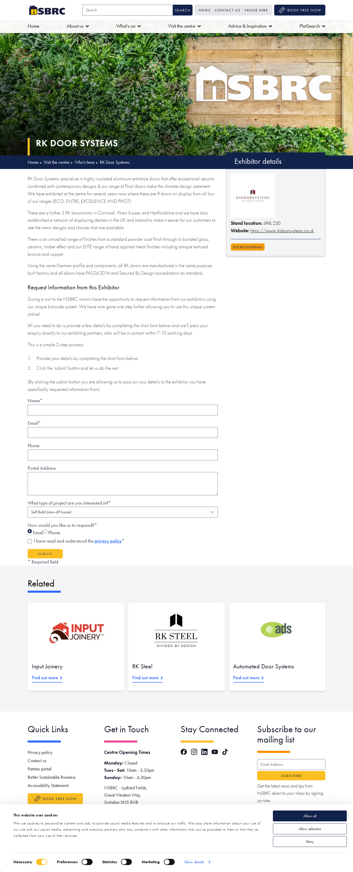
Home (33, 26)
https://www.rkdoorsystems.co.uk (282, 230)
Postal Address (42, 468)
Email (37, 532)
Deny (310, 841)
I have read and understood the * (79, 541)
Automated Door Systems (263, 666)
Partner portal (39, 769)
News (205, 10)
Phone (34, 445)
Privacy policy (40, 752)
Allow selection (310, 828)
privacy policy (108, 541)
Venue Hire (256, 10)
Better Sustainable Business (51, 777)
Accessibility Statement (48, 785)
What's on (125, 26)
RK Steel (142, 666)
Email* (34, 423)
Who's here (85, 162)
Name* (35, 400)
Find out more (45, 677)
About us (75, 26)
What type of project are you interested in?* (69, 503)
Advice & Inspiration (247, 26)
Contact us (227, 10)
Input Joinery (47, 666)
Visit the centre (181, 26)
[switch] (87, 862)
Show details (194, 862)
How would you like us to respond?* (62, 525)
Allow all (310, 816)
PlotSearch (310, 26)
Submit (45, 553)
